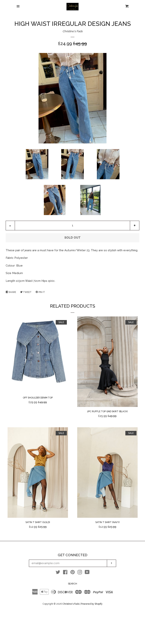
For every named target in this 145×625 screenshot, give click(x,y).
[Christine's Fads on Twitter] (58, 573)
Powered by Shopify (92, 604)
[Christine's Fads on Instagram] (80, 573)
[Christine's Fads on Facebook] (65, 573)
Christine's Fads (72, 31)
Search (72, 583)
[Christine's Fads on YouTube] (87, 573)
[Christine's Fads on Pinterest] (72, 573)
